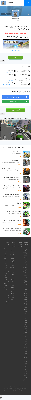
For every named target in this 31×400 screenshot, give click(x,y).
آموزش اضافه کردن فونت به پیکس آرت (25, 299)
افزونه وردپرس (12, 271)
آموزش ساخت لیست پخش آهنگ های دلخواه (25, 349)
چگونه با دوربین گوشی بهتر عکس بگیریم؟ (25, 375)
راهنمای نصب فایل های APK (5, 251)
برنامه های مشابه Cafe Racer (15, 147)
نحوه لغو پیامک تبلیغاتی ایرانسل (25, 263)
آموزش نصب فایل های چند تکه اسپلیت (5, 263)
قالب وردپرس (12, 266)
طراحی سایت (12, 280)
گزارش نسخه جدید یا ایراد (7, 84)
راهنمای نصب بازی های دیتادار (5, 275)
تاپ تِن (6, 302)
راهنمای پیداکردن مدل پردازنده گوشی (5, 285)
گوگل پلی (11, 80)
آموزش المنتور (15, 110)
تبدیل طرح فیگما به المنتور (12, 287)
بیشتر (2, 147)
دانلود (15, 57)
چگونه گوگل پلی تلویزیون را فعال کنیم (25, 285)
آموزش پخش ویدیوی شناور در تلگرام (25, 362)
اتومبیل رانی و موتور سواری (6, 72)
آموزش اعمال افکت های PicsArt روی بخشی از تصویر (25, 334)
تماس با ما (12, 251)
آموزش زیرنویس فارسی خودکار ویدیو (25, 253)
